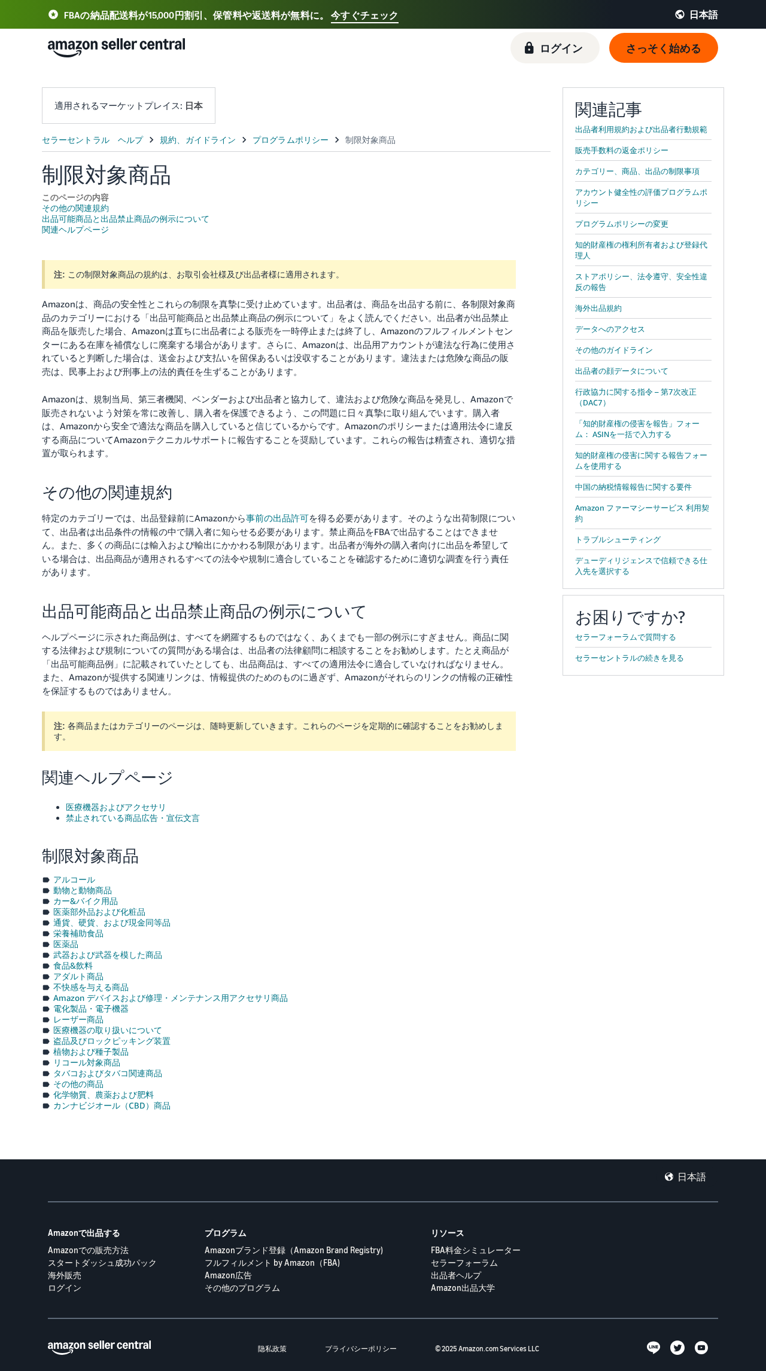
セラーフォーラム (464, 1262)
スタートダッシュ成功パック (102, 1262)
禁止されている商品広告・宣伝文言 (133, 818)
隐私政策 (272, 1348)
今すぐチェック (365, 15)
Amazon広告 (228, 1275)
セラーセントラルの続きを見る (629, 657)
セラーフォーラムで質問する (625, 637)
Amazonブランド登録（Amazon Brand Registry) (294, 1250)
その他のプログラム (242, 1288)
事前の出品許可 (277, 517)
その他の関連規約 (75, 208)
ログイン (64, 1288)
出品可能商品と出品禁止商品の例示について (125, 218)
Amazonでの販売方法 (88, 1250)
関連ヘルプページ (75, 229)
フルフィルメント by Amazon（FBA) (272, 1262)
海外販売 (64, 1275)
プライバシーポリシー (361, 1348)
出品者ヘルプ (456, 1275)
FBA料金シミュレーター (476, 1250)
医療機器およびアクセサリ (116, 807)
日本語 (691, 1177)
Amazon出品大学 (463, 1288)
